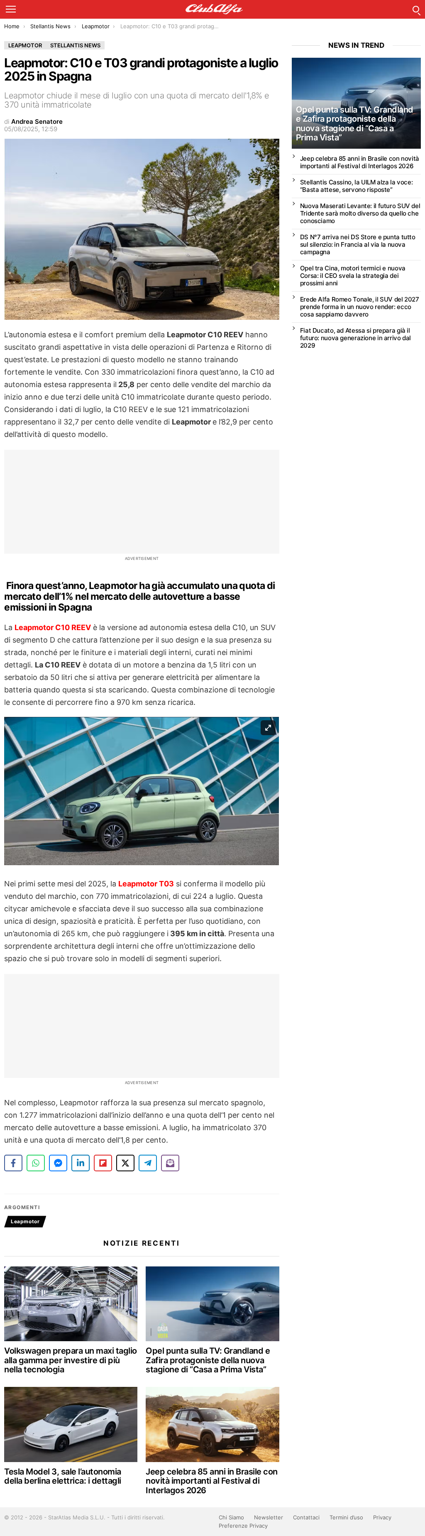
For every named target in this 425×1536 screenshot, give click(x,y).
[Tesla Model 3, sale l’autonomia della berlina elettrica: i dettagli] (70, 1424)
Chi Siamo (231, 1517)
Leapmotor (25, 1221)
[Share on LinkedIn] (80, 1163)
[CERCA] (416, 9)
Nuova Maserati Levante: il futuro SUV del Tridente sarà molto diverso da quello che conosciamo (360, 213)
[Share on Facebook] (13, 1163)
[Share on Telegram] (148, 1163)
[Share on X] (125, 1163)
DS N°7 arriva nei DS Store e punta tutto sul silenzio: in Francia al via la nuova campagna (357, 244)
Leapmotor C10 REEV (53, 627)
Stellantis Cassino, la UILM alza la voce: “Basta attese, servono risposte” (356, 186)
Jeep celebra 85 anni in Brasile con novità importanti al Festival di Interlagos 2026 (212, 1481)
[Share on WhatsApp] (36, 1163)
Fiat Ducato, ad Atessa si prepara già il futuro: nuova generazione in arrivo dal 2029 (355, 337)
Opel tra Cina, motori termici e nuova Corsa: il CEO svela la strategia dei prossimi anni (352, 275)
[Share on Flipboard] (103, 1163)
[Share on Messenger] (58, 1163)
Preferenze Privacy (243, 1525)
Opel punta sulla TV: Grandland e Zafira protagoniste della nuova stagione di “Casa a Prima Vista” (208, 1360)
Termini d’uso (346, 1517)
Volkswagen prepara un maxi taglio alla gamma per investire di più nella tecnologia (70, 1360)
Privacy (382, 1517)
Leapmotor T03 (146, 883)
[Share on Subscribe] (170, 1163)
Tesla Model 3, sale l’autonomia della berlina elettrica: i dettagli (62, 1476)
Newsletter (268, 1517)
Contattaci (306, 1517)
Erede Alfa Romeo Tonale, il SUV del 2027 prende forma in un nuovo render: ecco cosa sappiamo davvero (359, 306)
